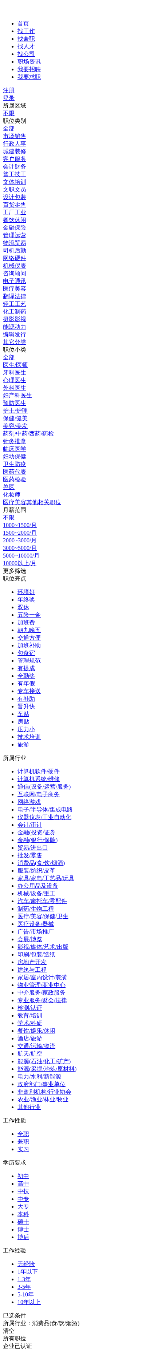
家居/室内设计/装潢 (42, 977)
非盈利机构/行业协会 (44, 1092)
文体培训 (14, 182)
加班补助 (29, 645)
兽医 (9, 487)
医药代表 (14, 472)
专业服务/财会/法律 (42, 1000)
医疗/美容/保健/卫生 (42, 916)
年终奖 (26, 599)
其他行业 (29, 1107)
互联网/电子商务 (38, 794)
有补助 (26, 699)
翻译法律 (14, 296)
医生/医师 (15, 365)
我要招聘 (29, 69)
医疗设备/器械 (35, 924)
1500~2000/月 (20, 533)
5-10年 (25, 1294)
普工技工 (14, 174)
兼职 (23, 1141)
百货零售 (14, 205)
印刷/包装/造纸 (36, 954)
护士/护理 (15, 411)
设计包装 (14, 197)
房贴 (23, 722)
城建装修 (14, 151)
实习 (23, 1149)
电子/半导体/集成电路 (45, 809)
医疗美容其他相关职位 (32, 502)
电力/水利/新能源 (39, 1076)
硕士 (23, 1222)
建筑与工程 (32, 970)
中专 (23, 1199)
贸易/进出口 (32, 848)
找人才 (26, 46)
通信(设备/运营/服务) (44, 787)
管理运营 (14, 235)
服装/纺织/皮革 (36, 870)
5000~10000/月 (21, 555)
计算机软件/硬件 (38, 771)
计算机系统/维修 (38, 779)
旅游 (23, 744)
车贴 (23, 714)
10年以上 (29, 1302)
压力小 (26, 729)
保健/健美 (15, 418)
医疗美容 (14, 289)
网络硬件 (14, 258)
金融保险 (14, 227)
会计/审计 (29, 825)
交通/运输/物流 (36, 1046)
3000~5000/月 (20, 548)
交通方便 (29, 638)
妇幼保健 (14, 456)
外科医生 (14, 388)
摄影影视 (14, 319)
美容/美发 (15, 426)
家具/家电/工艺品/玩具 (45, 878)
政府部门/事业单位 (41, 1084)
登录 (9, 98)
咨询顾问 (14, 273)
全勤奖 (26, 676)
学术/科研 (29, 1023)
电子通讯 (14, 281)
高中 (23, 1184)
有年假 (26, 683)
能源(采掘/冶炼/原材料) (46, 1069)
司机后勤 (14, 250)
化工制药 (14, 311)
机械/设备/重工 (36, 893)
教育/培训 (29, 1015)
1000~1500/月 (20, 525)
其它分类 (14, 342)
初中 (23, 1176)
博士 (23, 1229)
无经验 (26, 1264)
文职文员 (14, 189)
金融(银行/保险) (37, 840)
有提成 (26, 668)
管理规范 (29, 660)
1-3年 (24, 1279)
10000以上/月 (19, 563)
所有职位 (14, 1338)
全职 (23, 1134)
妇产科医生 (17, 395)
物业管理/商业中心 (41, 985)
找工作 (26, 31)
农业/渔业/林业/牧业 (42, 1099)
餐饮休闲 (14, 220)
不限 (9, 113)
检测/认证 (29, 1008)
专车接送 (29, 691)
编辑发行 (14, 334)
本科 (23, 1214)
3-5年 (24, 1287)
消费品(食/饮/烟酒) (41, 863)
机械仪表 (14, 266)
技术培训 (29, 737)
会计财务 (14, 166)
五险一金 (29, 615)
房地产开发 (32, 962)
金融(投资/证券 (36, 832)
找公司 (26, 54)
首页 (23, 23)
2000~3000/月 (20, 540)
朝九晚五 (29, 630)
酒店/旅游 (29, 1038)
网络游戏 (29, 802)
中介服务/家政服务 (41, 992)
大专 (23, 1206)
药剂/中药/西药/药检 (28, 433)
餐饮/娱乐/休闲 (36, 1031)
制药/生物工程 (35, 909)
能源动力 (14, 327)
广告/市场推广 (35, 931)
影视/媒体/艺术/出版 (42, 947)
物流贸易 (14, 243)
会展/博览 (29, 939)
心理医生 (14, 380)
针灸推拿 (14, 441)
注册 (9, 90)
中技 (23, 1191)
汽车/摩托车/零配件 (42, 901)
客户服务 (14, 159)
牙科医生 (14, 372)
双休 (23, 607)
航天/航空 (29, 1054)
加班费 (26, 622)
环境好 (26, 592)
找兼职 (26, 39)
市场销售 (14, 136)
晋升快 (26, 706)
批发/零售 (29, 855)
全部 (9, 128)
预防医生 (14, 403)
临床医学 (14, 449)
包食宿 (26, 653)
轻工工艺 (14, 304)
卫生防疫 (14, 464)
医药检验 (14, 479)
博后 (23, 1237)
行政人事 (14, 144)
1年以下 (27, 1271)
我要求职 (29, 77)
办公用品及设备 (37, 886)
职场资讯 (29, 61)
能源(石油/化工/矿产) (44, 1061)
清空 (9, 1331)
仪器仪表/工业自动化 (44, 817)
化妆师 (11, 494)
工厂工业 (14, 212)
